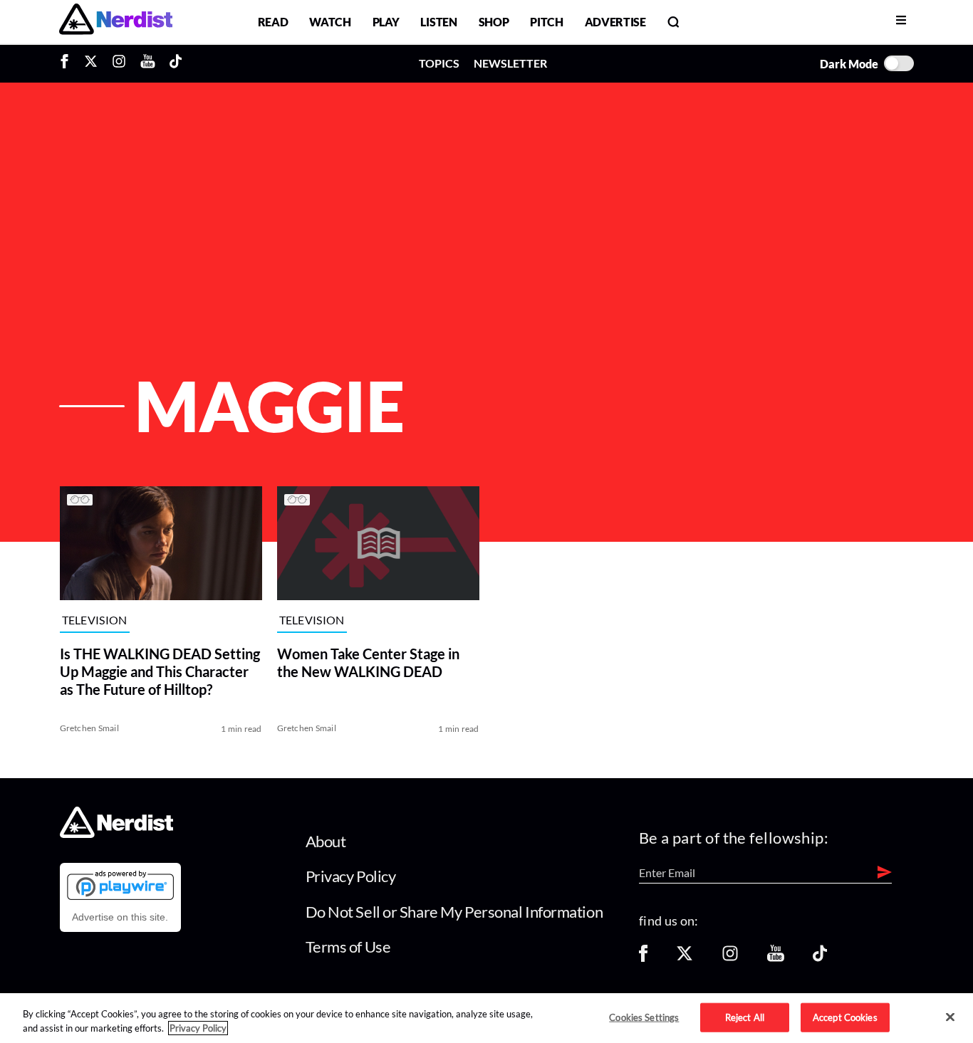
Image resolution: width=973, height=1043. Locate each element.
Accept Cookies (845, 1016)
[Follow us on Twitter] (684, 958)
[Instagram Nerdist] (119, 63)
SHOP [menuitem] (494, 21)
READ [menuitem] (273, 21)
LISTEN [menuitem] (438, 21)
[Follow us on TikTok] (820, 958)
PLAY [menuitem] (386, 21)
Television (95, 620)
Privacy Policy (351, 876)
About (326, 841)
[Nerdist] (115, 22)
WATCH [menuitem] (329, 21)
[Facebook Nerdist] (68, 63)
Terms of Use (348, 946)
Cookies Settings (644, 1016)
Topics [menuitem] (439, 63)
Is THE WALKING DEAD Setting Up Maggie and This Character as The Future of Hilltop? (160, 671)
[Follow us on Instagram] (730, 958)
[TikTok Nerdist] (175, 63)
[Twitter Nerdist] (91, 63)
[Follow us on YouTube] (775, 958)
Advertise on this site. (120, 917)
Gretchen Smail (89, 728)
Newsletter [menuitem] (510, 63)
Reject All (744, 1016)
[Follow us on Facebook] (643, 958)
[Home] (116, 834)
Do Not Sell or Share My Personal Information (454, 911)
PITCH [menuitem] (546, 21)
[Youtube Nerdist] (147, 63)
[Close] (950, 1017)
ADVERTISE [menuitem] (615, 21)
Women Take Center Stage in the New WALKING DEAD (368, 662)
